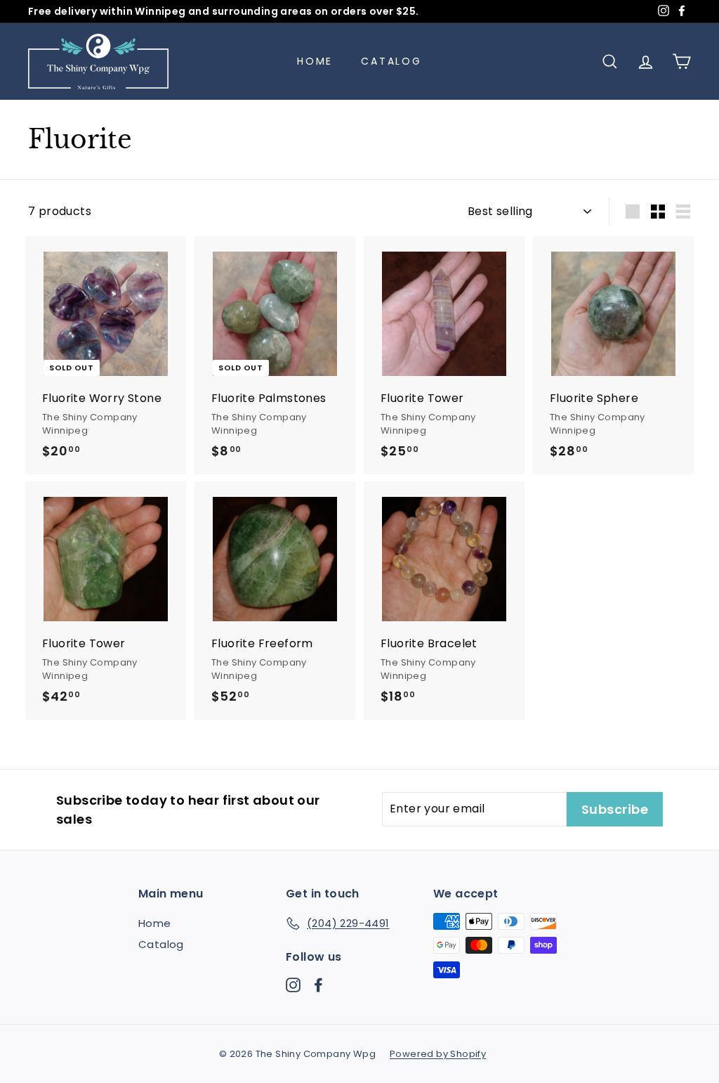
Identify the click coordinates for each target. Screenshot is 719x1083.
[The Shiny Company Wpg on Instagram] (293, 984)
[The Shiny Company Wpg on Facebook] (318, 984)
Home (315, 61)
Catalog (391, 61)
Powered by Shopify (438, 1054)
